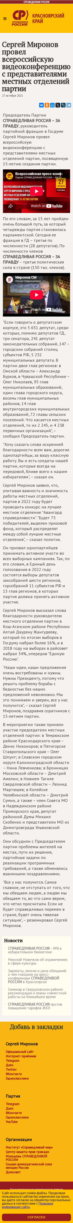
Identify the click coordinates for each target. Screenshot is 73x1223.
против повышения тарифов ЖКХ (33, 1006)
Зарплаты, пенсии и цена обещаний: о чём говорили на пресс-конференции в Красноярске (35, 976)
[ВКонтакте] (41, 105)
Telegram (12, 1060)
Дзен (9, 1065)
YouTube (12, 1121)
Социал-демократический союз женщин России (29, 1165)
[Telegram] (68, 105)
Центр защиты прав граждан (27, 1151)
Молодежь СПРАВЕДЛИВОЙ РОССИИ (26, 1157)
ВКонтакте (14, 1074)
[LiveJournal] (63, 105)
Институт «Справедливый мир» (29, 1147)
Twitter (11, 1069)
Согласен (36, 1217)
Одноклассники (17, 1078)
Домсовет (13, 1172)
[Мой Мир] (52, 105)
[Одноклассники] (47, 105)
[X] (57, 105)
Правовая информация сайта (27, 1205)
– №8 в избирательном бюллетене (33, 950)
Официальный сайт (20, 1051)
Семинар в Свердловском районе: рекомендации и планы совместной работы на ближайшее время (35, 993)
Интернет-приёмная (21, 1056)
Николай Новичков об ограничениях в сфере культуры (36, 962)
